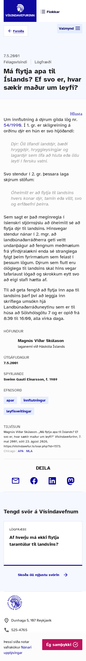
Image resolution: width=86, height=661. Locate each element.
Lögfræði (43, 61)
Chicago (9, 451)
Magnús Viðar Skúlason (41, 340)
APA (21, 451)
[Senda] (15, 480)
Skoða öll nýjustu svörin (38, 575)
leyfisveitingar (18, 411)
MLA (29, 451)
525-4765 (19, 630)
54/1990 (12, 125)
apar (10, 400)
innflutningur (34, 400)
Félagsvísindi (15, 61)
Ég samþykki (59, 644)
